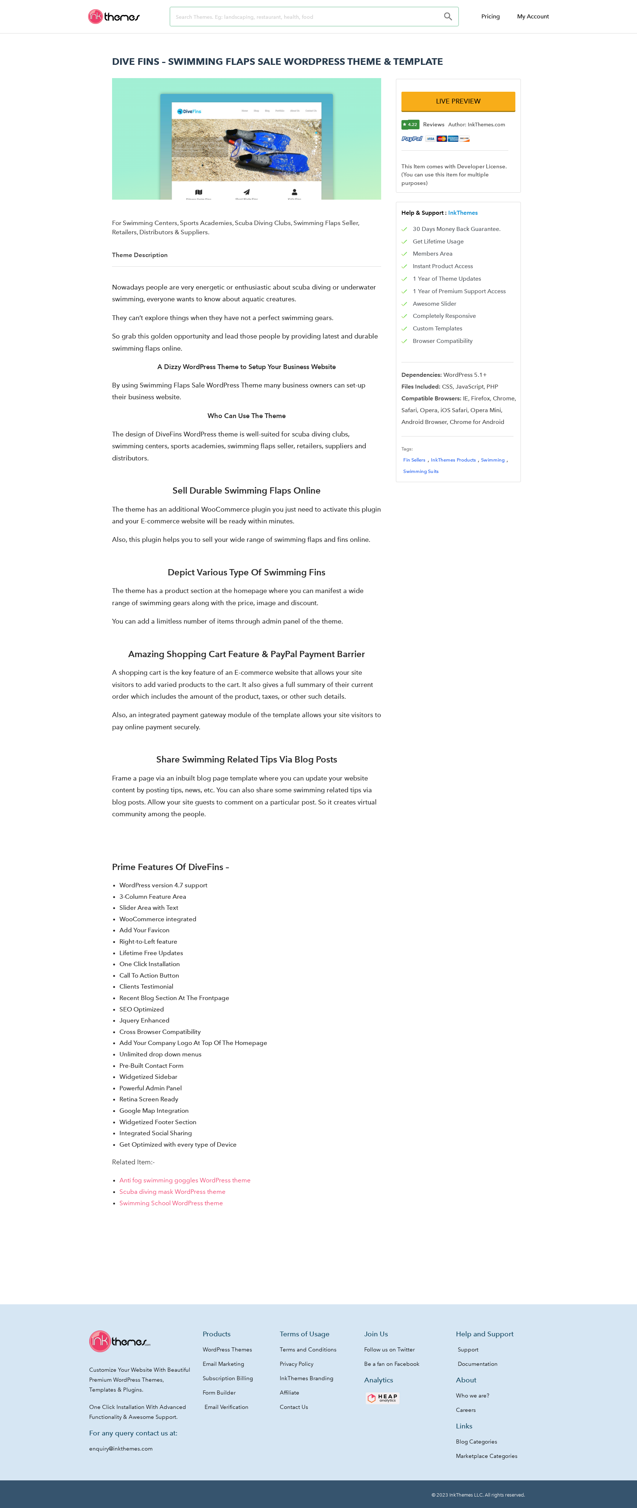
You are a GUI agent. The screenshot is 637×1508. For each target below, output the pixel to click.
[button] (458, 101)
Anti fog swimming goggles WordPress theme (185, 1180)
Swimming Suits (420, 471)
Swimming (493, 460)
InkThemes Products (453, 460)
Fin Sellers (414, 460)
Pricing (490, 16)
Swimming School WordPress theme (171, 1203)
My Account (533, 16)
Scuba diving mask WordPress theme (172, 1191)
